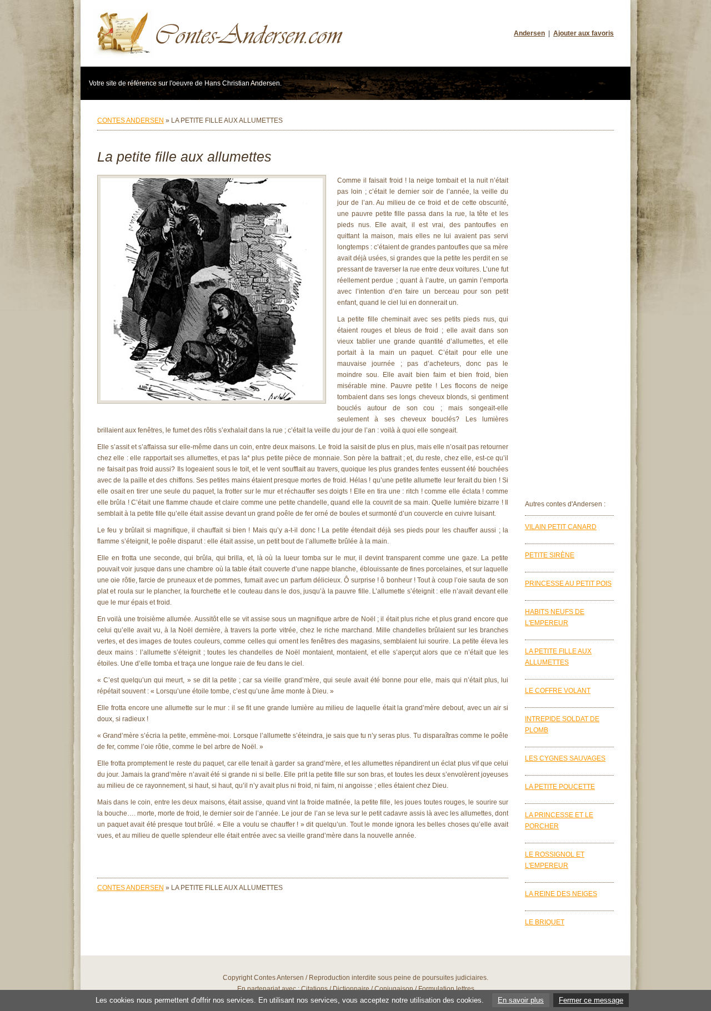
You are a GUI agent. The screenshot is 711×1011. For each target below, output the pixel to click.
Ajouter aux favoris (583, 33)
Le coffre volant (557, 691)
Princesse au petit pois (568, 583)
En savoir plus (521, 1000)
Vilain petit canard (561, 527)
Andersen (529, 33)
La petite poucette (560, 787)
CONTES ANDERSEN (130, 120)
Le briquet (544, 922)
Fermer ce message (591, 1000)
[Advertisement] (569, 316)
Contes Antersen (279, 978)
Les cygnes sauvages (565, 758)
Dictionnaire (351, 989)
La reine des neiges (561, 894)
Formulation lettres (446, 989)
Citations (314, 989)
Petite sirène (549, 555)
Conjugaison (393, 989)
